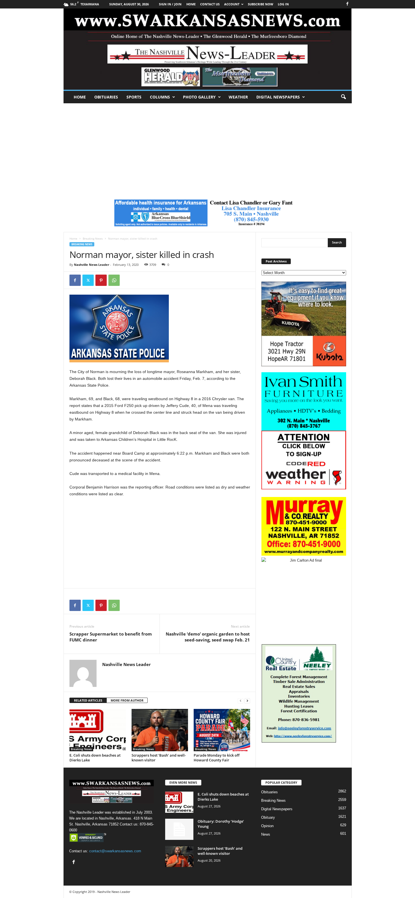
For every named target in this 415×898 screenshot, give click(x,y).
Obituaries (106, 97)
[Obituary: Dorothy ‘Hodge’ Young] (179, 829)
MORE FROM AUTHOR (127, 700)
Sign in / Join (170, 4)
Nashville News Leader (91, 264)
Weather (238, 97)
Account (231, 4)
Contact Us (210, 4)
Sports (133, 97)
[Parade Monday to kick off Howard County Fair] (222, 730)
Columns (160, 97)
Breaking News (93, 238)
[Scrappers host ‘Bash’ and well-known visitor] (160, 730)
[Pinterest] (101, 280)
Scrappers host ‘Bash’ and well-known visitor (159, 758)
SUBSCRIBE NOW (260, 4)
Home (80, 97)
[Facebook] (347, 4)
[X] (88, 280)
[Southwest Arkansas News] (208, 49)
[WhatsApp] (114, 280)
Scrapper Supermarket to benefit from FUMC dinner (110, 637)
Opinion (267, 826)
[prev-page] (240, 701)
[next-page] (247, 701)
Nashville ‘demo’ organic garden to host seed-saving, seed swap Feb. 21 (208, 637)
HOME (191, 4)
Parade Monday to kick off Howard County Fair (216, 758)
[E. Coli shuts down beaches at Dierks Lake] (97, 730)
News (265, 834)
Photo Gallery (199, 97)
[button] (343, 97)
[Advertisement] (207, 145)
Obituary (268, 817)
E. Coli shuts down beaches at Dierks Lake (95, 758)
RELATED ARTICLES (88, 700)
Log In (283, 4)
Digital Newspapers (278, 97)
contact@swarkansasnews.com (115, 851)
